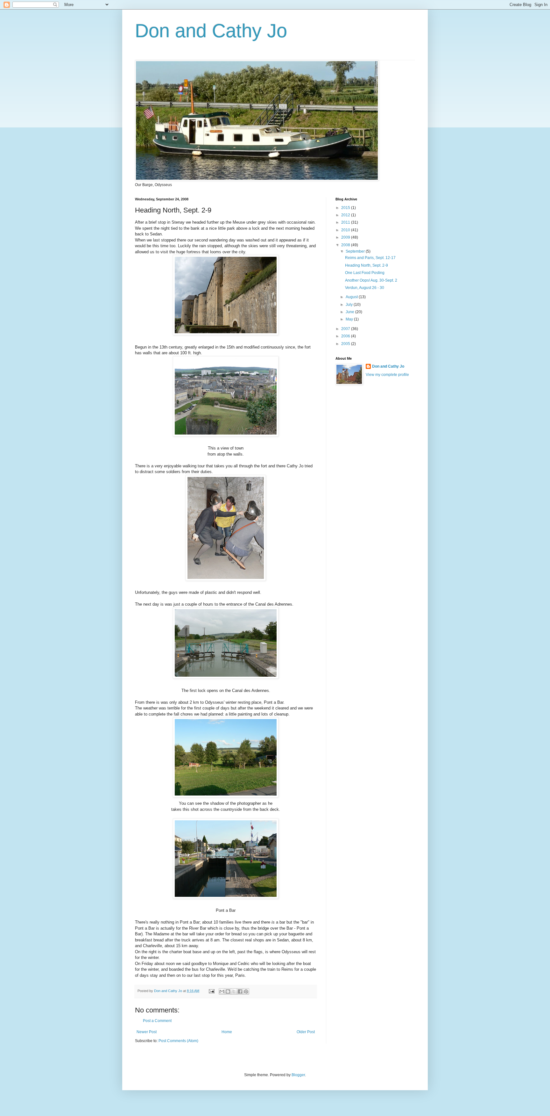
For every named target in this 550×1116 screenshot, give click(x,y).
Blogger (298, 1075)
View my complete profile (387, 374)
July (350, 304)
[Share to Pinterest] (246, 991)
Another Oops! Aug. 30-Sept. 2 (371, 280)
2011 (346, 222)
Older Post (306, 1032)
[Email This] (222, 991)
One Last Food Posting (364, 272)
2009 (346, 237)
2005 (346, 344)
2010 (346, 230)
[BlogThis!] (228, 991)
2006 (346, 336)
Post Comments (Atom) (178, 1041)
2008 (346, 245)
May (350, 319)
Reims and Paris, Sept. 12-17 (370, 258)
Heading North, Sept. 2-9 (366, 265)
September (356, 251)
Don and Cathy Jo (211, 30)
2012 (346, 215)
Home (227, 1032)
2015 (346, 207)
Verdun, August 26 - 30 (364, 287)
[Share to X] (234, 991)
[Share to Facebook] (240, 991)
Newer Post (147, 1032)
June (350, 312)
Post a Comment (157, 1021)
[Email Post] (211, 991)
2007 (346, 329)
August (352, 297)
